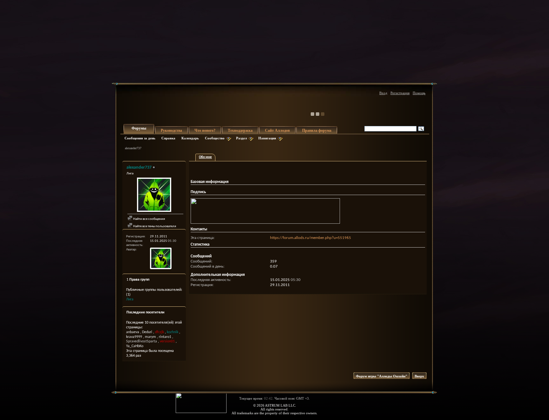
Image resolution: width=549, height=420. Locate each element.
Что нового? (204, 130)
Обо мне (205, 157)
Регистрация (400, 93)
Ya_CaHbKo (134, 346)
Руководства (171, 130)
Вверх (419, 376)
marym (150, 337)
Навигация (267, 138)
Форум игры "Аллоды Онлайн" (381, 376)
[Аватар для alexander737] (154, 195)
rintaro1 (165, 337)
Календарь (190, 138)
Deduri (147, 332)
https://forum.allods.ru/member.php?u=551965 (310, 238)
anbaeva (132, 332)
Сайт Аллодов (277, 130)
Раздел (241, 138)
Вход (383, 93)
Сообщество (215, 138)
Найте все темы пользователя (154, 226)
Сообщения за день (140, 138)
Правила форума (316, 130)
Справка (168, 138)
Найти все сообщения (148, 219)
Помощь (419, 93)
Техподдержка (240, 130)
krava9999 (134, 337)
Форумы (139, 128)
